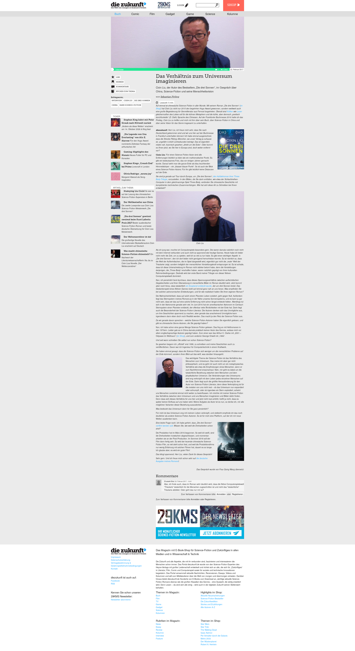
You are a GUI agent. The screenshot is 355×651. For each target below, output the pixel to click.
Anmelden (221, 494)
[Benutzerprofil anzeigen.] (158, 482)
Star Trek (205, 626)
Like (118, 77)
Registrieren (237, 494)
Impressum (116, 557)
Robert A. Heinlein (209, 644)
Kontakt (114, 568)
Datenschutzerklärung (120, 559)
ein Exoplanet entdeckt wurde (199, 285)
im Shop (180, 336)
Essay (158, 626)
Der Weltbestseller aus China (138, 202)
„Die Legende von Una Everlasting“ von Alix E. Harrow (134, 137)
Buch (118, 14)
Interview (117, 101)
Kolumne (232, 14)
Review (159, 629)
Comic (135, 14)
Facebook (115, 580)
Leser (239, 111)
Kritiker (230, 111)
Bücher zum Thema (125, 91)
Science (210, 14)
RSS (113, 583)
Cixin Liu (128, 101)
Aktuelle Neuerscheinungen (213, 595)
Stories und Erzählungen (211, 604)
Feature (159, 638)
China (115, 105)
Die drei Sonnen (142, 101)
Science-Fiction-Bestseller (212, 598)
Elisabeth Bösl (169, 481)
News (158, 624)
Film (152, 14)
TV (157, 601)
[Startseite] (128, 5)
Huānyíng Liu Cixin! (134, 191)
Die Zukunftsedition (209, 601)
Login (180, 5)
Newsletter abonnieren (121, 599)
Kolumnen (160, 613)
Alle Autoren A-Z (208, 607)
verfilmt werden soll (164, 425)
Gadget (170, 14)
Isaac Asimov (206, 632)
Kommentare (122, 87)
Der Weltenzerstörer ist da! (137, 237)
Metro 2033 (206, 638)
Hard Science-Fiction (130, 105)
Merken (120, 82)
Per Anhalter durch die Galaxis (214, 635)
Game (190, 14)
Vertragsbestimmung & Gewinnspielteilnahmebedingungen (126, 564)
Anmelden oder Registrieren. (203, 499)
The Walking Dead (209, 629)
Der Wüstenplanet (208, 641)
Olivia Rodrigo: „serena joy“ (138, 174)
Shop (231, 5)
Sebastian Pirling (170, 97)
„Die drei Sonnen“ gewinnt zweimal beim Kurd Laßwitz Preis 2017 (136, 219)
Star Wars (205, 624)
